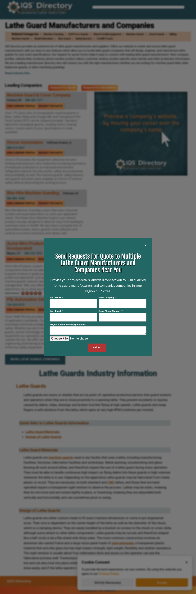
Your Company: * (107, 297)
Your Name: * (56, 297)
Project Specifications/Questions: (68, 324)
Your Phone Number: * (110, 311)
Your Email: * (56, 311)
